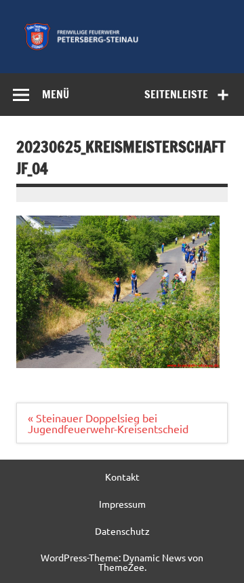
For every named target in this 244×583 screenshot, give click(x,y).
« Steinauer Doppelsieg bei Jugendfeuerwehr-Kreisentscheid (108, 423)
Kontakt (122, 476)
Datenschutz (122, 531)
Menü (55, 94)
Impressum (122, 503)
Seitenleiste (176, 94)
